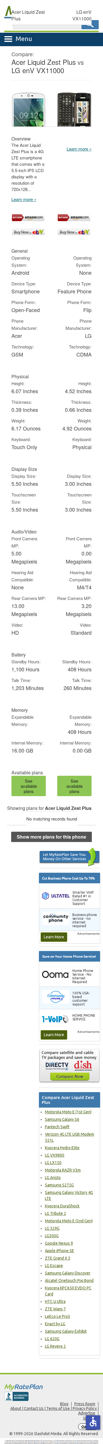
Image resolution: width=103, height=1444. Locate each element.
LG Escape (54, 1265)
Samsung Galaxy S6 (62, 1119)
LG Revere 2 (55, 1346)
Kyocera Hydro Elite (62, 1147)
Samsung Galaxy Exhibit (66, 1331)
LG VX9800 (54, 1155)
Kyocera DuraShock (62, 1206)
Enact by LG (55, 1324)
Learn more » (23, 199)
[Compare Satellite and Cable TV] (69, 1065)
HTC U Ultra (55, 1301)
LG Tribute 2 (55, 1213)
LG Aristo (53, 1177)
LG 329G (52, 1228)
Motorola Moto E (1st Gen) (68, 1112)
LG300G (52, 1235)
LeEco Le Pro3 (57, 1316)
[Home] (51, 1387)
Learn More (54, 937)
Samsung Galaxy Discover (67, 1273)
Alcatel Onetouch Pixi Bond (69, 1280)
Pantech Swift (57, 1127)
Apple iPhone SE (59, 1250)
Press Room (84, 1404)
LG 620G (52, 1338)
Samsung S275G (59, 1185)
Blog (64, 1404)
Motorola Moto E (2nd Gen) (69, 1221)
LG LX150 (53, 1162)
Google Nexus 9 (59, 1243)
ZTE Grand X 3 (57, 1258)
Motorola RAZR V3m (63, 1170)
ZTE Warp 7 (55, 1309)
